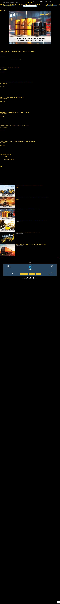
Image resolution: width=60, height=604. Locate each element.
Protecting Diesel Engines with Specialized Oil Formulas (28, 232)
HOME (4, 2)
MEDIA (50, 1)
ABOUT (7, 2)
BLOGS (46, 1)
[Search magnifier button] (36, 5)
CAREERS (41, 1)
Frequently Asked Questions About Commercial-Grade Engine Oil (29, 185)
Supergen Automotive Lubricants (9, 159)
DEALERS (17, 2)
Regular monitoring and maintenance (5, 154)
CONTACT (41, 3)
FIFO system (3, 114)
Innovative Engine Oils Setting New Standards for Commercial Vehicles (31, 244)
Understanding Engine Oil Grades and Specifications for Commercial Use (31, 220)
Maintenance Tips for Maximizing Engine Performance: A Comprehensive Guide (32, 197)
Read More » (17, 187)
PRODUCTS (12, 2)
